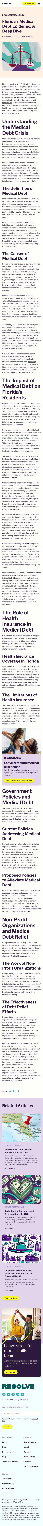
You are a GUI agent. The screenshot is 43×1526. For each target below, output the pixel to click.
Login (4, 1442)
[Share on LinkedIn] (14, 1091)
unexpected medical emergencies (24, 201)
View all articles (11, 1298)
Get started (10, 1372)
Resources (6, 1452)
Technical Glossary (10, 1462)
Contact (27, 1462)
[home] (6, 3)
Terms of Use (8, 1479)
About (26, 1447)
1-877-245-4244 (30, 1466)
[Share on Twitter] (10, 1091)
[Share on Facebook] (18, 1091)
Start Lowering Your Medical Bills (19, 780)
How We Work (29, 1442)
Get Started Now (29, 3)
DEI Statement (8, 1488)
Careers (26, 1452)
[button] (39, 4)
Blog (4, 1447)
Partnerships (29, 1457)
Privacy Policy (8, 1484)
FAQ (4, 1457)
